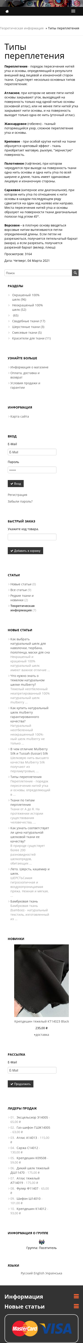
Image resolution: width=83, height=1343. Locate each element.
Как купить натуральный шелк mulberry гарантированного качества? (29, 714)
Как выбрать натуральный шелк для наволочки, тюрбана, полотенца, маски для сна (30, 645)
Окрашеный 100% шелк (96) (26, 297)
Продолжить (22, 1084)
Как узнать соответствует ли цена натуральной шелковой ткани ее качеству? (29, 834)
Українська (53, 1273)
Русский (27, 1273)
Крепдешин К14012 (31, 1209)
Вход (17, 483)
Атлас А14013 (27, 1138)
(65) (15, 315)
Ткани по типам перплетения (22, 802)
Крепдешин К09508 (31, 1158)
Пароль (13, 462)
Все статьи (18, 590)
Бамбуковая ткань (24, 901)
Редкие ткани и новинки (22, 597)
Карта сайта (19, 416)
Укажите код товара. (23, 529)
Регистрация (17, 495)
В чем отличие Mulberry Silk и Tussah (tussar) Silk (29, 751)
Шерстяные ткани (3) (28, 327)
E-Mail (12, 444)
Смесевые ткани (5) (27, 332)
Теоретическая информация (22, 28)
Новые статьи (20, 584)
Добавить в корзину (27, 550)
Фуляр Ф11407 (27, 1188)
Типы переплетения (26, 777)
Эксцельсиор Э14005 (32, 1117)
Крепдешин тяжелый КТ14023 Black (41, 1021)
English (39, 1273)
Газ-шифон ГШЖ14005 (33, 1127)
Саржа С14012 (27, 1148)
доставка (42, 1034)
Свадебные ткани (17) (28, 321)
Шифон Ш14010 (29, 1198)
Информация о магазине (29, 367)
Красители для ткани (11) (31, 338)
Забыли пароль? (20, 501)
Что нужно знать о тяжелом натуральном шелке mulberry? (27, 680)
